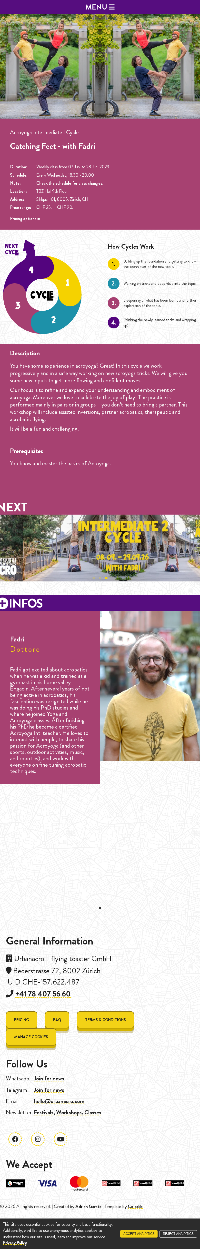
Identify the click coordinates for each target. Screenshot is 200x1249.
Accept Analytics (139, 1234)
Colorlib (135, 1206)
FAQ (57, 1020)
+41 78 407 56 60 (43, 993)
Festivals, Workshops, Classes (67, 1112)
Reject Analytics (178, 1234)
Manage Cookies (31, 1037)
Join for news (49, 1078)
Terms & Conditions (105, 1020)
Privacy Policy (15, 1243)
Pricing (21, 1020)
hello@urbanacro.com (59, 1101)
